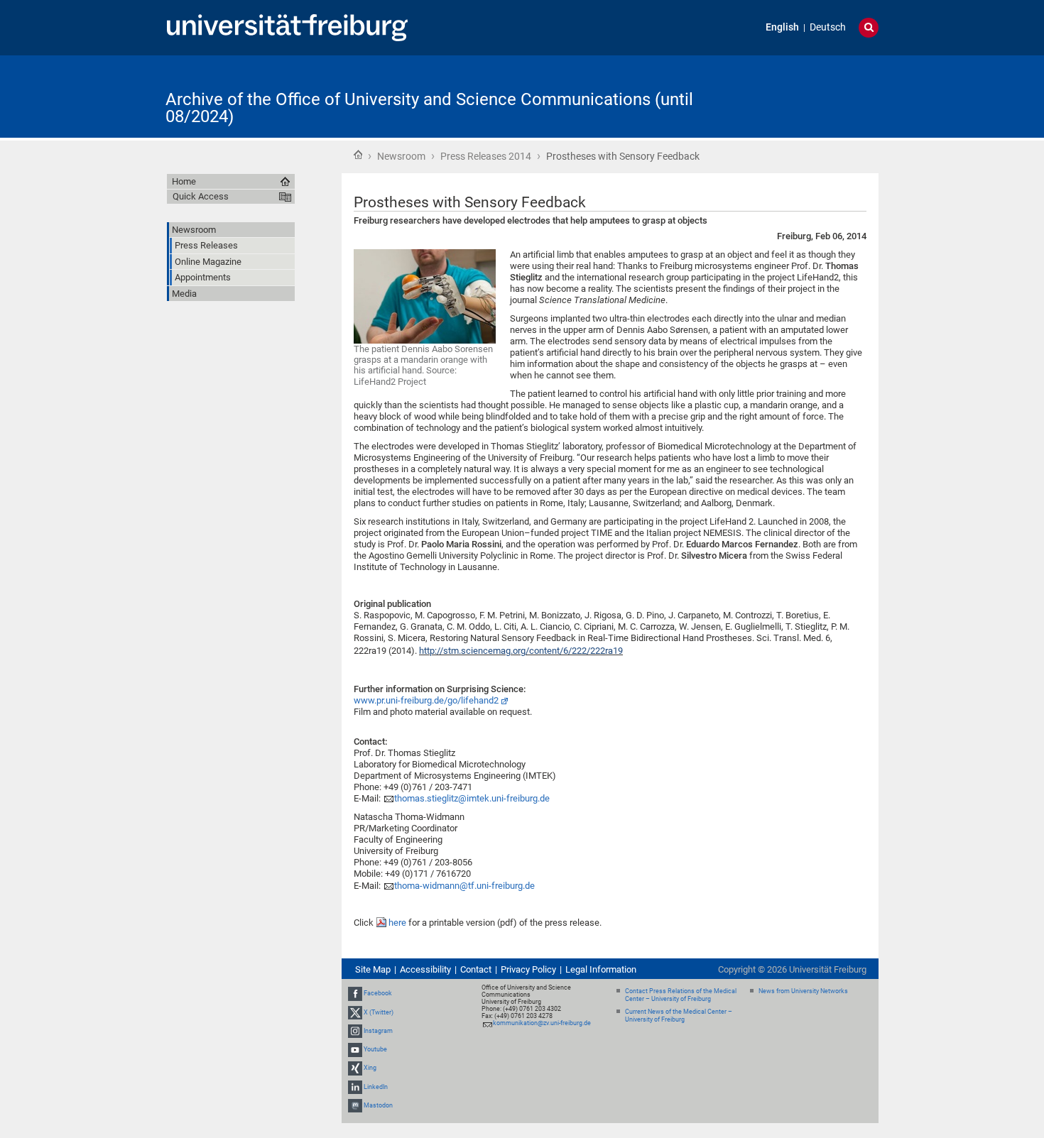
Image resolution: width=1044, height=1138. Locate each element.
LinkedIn (376, 1086)
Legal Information (600, 969)
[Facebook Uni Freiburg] (355, 993)
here (398, 922)
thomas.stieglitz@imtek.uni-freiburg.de (472, 798)
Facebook (378, 993)
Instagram (378, 1030)
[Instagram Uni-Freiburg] (355, 1030)
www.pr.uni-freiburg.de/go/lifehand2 (426, 700)
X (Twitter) (378, 1012)
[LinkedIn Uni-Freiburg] (355, 1086)
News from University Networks (803, 991)
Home (358, 155)
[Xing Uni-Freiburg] (355, 1067)
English (782, 27)
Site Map (373, 969)
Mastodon (378, 1105)
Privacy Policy (528, 969)
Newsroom (401, 156)
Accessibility (425, 969)
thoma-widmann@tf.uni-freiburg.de (464, 885)
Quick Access (201, 196)
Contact (475, 969)
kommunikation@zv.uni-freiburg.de (542, 1023)
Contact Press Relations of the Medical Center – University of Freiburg (680, 994)
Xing (370, 1067)
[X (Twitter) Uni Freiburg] (355, 1012)
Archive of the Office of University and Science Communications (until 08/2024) (429, 107)
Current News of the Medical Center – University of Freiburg (678, 1015)
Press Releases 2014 (485, 156)
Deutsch (828, 27)
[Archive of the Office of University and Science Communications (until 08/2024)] (809, 95)
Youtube (375, 1049)
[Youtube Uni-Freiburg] (355, 1049)
